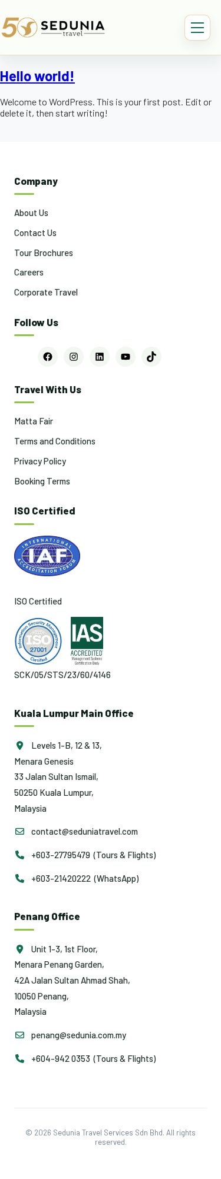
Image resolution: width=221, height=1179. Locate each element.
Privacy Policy (40, 461)
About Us (31, 212)
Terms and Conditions (54, 441)
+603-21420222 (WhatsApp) (83, 878)
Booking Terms (42, 481)
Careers (29, 272)
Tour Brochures (43, 252)
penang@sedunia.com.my (77, 1034)
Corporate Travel (46, 292)
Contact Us (35, 232)
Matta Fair (33, 421)
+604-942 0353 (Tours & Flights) (92, 1058)
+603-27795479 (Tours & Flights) (92, 854)
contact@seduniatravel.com (83, 831)
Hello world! (37, 75)
